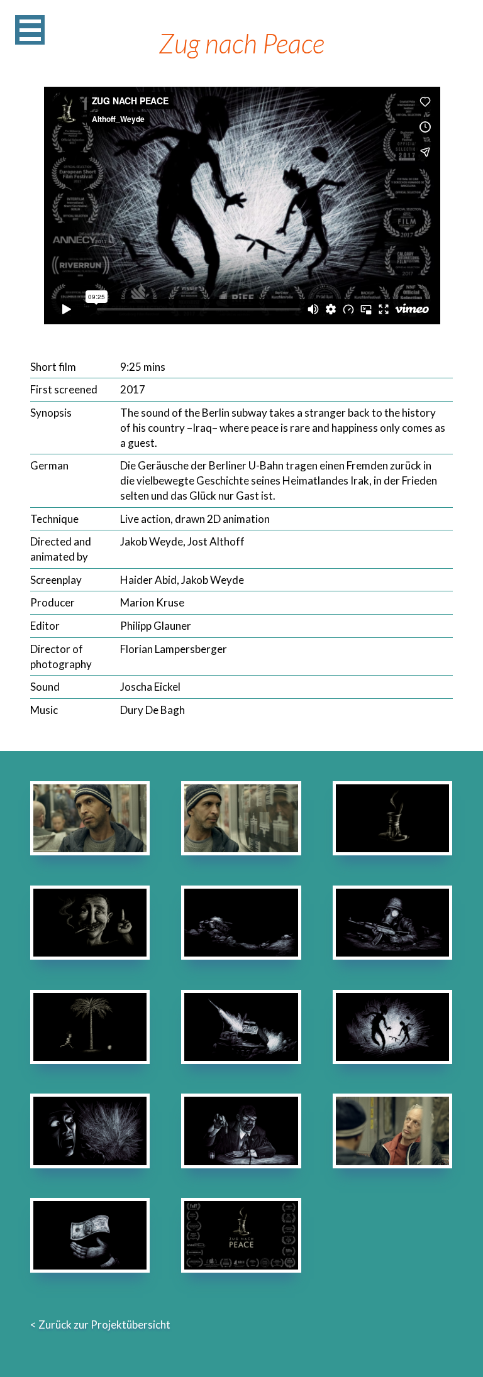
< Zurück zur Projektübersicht (100, 1324)
